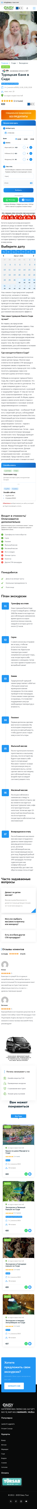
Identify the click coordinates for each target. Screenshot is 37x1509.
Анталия (4, 1467)
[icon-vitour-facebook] (16, 1501)
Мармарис (4, 1449)
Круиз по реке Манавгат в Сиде (17, 1152)
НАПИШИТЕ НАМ (14, 1386)
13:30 (25, 139)
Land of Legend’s (8, 1424)
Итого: (7, 183)
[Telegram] (29, 1174)
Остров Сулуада (6, 1428)
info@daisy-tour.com (11, 2)
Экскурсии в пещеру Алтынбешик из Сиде (15, 1321)
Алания (4, 1463)
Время (5, 138)
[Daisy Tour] (8, 8)
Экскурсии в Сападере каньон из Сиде (16, 1265)
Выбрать (18, 190)
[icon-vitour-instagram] (21, 1501)
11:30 (19, 139)
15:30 (32, 139)
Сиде (3, 1454)
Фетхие (3, 1445)
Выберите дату (9, 128)
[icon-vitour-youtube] (26, 1501)
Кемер (3, 1440)
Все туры (18, 1116)
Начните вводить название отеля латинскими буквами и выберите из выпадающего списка (18, 171)
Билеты (7, 143)
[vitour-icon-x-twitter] (11, 1501)
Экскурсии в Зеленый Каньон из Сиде (15, 1208)
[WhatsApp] (26, 1174)
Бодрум (3, 1458)
